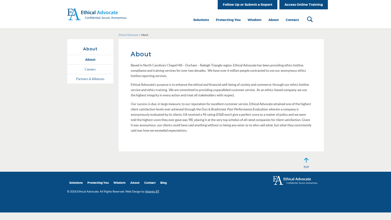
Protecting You (228, 20)
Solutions (201, 20)
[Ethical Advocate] (97, 10)
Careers (90, 69)
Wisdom (254, 20)
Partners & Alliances (90, 79)
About (273, 20)
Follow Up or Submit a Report (247, 4)
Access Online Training (303, 4)
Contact (292, 20)
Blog (163, 183)
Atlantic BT (152, 191)
